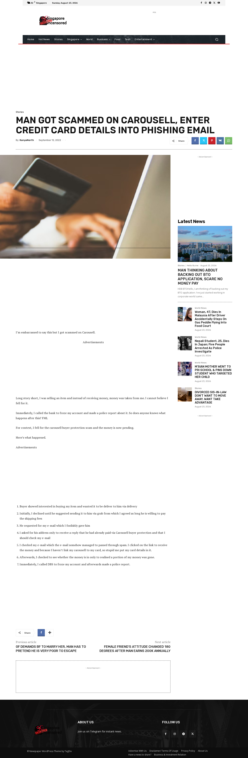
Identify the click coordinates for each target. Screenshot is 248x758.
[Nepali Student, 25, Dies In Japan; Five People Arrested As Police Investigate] (185, 343)
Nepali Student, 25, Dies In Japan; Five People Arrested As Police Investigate (212, 346)
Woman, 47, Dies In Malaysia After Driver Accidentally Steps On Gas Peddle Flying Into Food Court (211, 319)
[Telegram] (210, 3)
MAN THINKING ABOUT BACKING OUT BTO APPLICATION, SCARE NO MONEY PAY (200, 276)
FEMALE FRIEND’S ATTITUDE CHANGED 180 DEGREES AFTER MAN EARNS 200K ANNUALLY (134, 649)
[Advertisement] (154, 22)
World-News (200, 308)
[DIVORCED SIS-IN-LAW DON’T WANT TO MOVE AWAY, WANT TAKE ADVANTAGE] (185, 394)
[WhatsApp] (228, 140)
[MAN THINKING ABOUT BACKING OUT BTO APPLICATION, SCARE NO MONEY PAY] (205, 244)
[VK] (220, 140)
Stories (20, 112)
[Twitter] (214, 3)
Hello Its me (192, 265)
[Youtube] (219, 3)
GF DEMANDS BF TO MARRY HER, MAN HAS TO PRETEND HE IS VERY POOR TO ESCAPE (51, 649)
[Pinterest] (212, 140)
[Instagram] (206, 3)
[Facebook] (201, 3)
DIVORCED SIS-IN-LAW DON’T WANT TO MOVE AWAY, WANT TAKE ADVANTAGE (210, 397)
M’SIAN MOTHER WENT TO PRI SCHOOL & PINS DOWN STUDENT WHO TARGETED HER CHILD (213, 372)
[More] (50, 632)
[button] (216, 39)
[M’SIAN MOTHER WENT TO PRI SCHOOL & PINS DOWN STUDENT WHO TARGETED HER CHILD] (185, 369)
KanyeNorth (27, 140)
